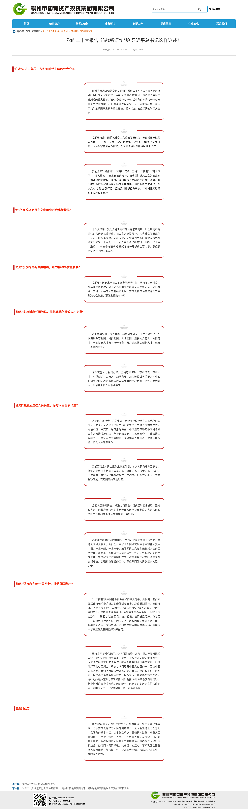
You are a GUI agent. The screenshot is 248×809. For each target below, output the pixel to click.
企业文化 (193, 23)
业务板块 (110, 23)
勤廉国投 (166, 23)
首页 (26, 23)
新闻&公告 (82, 23)
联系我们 (221, 23)
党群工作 (138, 23)
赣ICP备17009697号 (182, 805)
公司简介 (54, 23)
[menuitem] (26, 23)
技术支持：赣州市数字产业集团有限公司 (199, 808)
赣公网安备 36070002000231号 (203, 805)
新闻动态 (36, 31)
